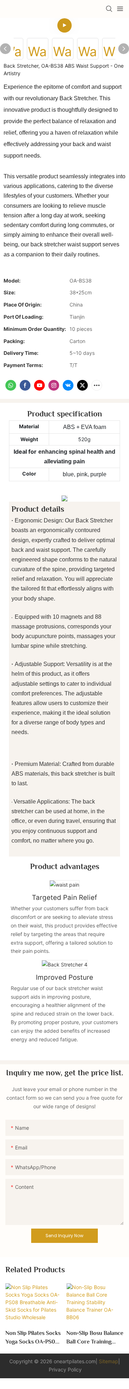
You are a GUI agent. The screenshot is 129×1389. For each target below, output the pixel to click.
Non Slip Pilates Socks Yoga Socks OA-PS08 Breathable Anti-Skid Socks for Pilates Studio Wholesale (33, 1338)
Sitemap (108, 1361)
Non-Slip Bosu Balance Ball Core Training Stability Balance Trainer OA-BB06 (94, 1338)
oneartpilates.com (75, 1361)
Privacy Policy (65, 1369)
